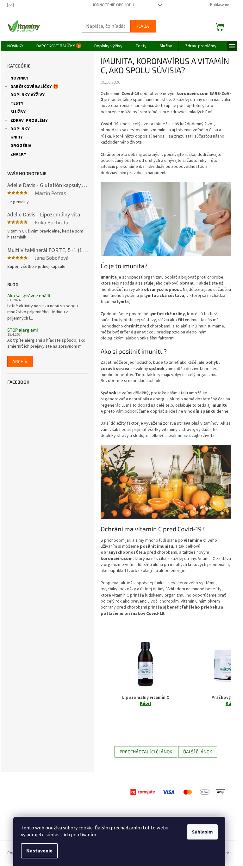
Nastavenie (39, 850)
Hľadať (143, 26)
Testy (16, 103)
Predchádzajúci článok (146, 751)
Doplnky (20, 129)
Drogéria (20, 146)
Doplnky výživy (27, 95)
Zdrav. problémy (29, 120)
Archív (20, 361)
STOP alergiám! (22, 329)
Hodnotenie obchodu (112, 5)
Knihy (16, 137)
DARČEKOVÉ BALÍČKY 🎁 (34, 87)
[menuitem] (15, 46)
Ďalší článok (197, 751)
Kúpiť (145, 703)
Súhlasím (202, 831)
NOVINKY (19, 78)
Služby (18, 112)
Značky (18, 154)
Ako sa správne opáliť (28, 295)
